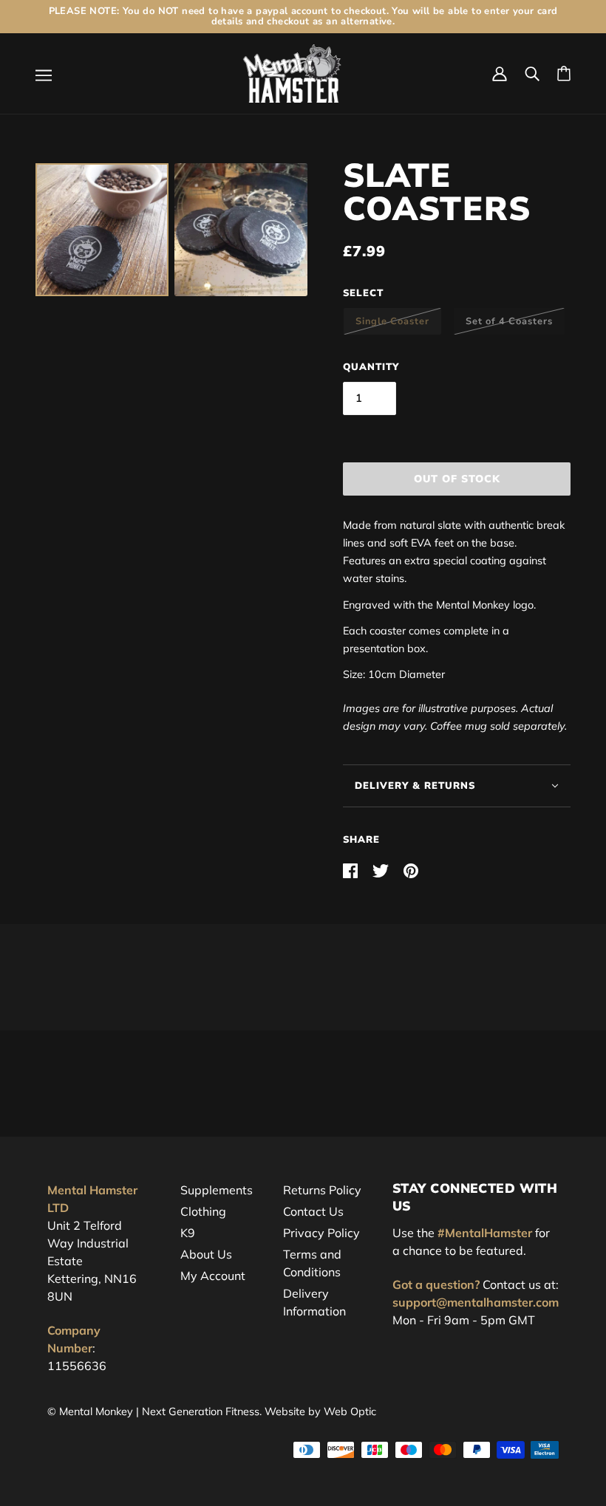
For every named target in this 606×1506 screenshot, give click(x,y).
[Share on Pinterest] (411, 869)
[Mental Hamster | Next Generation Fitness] (292, 72)
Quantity (371, 367)
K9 (187, 1232)
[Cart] (563, 73)
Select (363, 293)
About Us (206, 1254)
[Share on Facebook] (352, 869)
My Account (212, 1275)
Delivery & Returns (415, 786)
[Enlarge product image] (102, 229)
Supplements (216, 1189)
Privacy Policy (321, 1232)
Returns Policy (322, 1189)
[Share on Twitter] (382, 869)
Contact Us (313, 1211)
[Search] (532, 73)
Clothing (203, 1211)
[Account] (499, 73)
